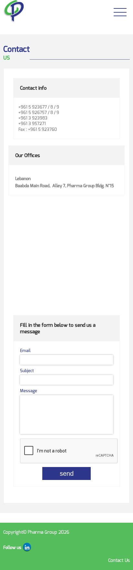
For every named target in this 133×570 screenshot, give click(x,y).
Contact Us (119, 560)
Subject (27, 370)
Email (25, 350)
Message (28, 390)
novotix (38, 546)
